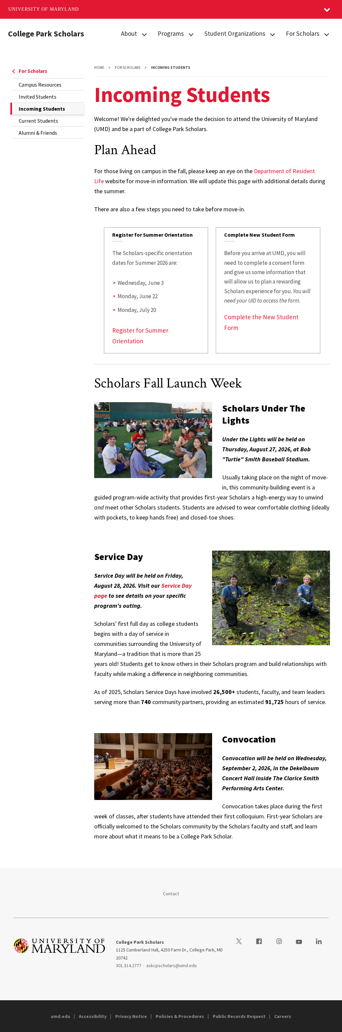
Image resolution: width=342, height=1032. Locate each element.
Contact (171, 894)
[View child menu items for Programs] (191, 33)
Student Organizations (234, 33)
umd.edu (60, 1016)
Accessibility (93, 1016)
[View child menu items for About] (144, 33)
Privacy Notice (131, 1016)
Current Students (38, 120)
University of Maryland (43, 9)
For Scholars (302, 33)
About (129, 33)
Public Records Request (239, 1016)
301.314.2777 (128, 965)
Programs (171, 33)
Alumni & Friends (38, 132)
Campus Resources (40, 84)
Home (99, 67)
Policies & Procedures (180, 1016)
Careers (282, 1016)
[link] (156, 290)
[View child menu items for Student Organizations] (272, 33)
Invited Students (37, 96)
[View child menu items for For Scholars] (326, 33)
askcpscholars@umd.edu (171, 965)
